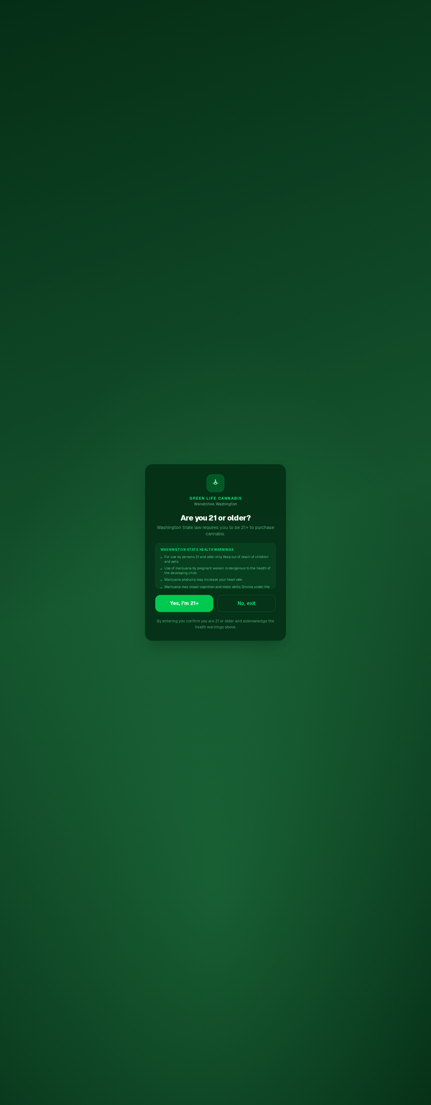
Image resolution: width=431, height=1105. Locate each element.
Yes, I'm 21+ (184, 603)
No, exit (247, 603)
